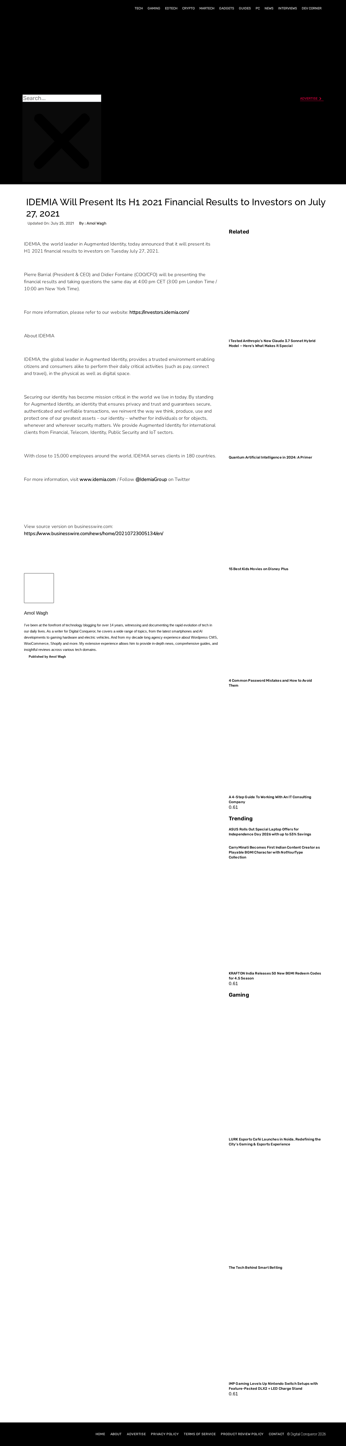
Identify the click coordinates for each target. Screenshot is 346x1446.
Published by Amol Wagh (47, 656)
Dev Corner (312, 8)
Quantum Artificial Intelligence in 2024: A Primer (270, 457)
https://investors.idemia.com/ (159, 312)
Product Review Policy (242, 1434)
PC (258, 8)
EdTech (171, 8)
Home (100, 1434)
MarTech (206, 8)
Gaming (154, 8)
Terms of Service (200, 1434)
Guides (245, 8)
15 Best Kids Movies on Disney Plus (259, 569)
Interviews (287, 8)
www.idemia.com (98, 479)
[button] (61, 54)
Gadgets (226, 8)
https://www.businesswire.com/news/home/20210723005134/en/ (93, 533)
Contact (276, 1434)
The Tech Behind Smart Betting (256, 1267)
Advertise (136, 1434)
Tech (139, 8)
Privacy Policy (165, 1434)
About (116, 1434)
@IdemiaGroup (151, 479)
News (269, 8)
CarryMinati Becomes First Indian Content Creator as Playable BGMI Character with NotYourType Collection (274, 852)
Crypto (188, 8)
